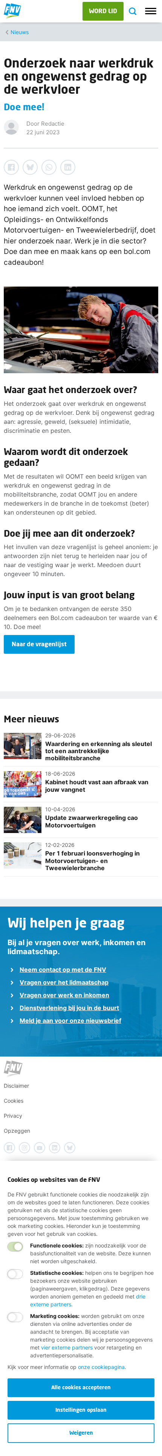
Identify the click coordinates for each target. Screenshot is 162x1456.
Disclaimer (16, 1085)
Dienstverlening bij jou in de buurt (69, 1008)
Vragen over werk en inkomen (64, 995)
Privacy (13, 1115)
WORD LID (103, 10)
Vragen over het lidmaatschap (64, 982)
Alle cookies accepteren (81, 1387)
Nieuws (20, 32)
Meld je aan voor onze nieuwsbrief (70, 1020)
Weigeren (81, 1432)
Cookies (13, 1100)
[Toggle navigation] (150, 11)
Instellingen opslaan (81, 1409)
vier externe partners (67, 1347)
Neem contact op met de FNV (63, 969)
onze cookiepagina (101, 1367)
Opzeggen (17, 1130)
